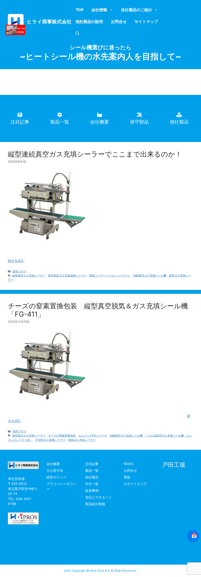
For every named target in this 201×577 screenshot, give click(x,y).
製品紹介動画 (95, 504)
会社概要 (53, 464)
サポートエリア (135, 484)
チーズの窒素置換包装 (62, 435)
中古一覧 (92, 484)
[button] (77, 33)
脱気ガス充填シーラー (82, 439)
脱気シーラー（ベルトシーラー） (110, 275)
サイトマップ (146, 21)
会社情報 (99, 9)
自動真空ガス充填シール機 (149, 275)
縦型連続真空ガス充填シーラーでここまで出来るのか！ (95, 154)
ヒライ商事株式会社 (49, 22)
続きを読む (16, 261)
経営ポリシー (57, 477)
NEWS (128, 464)
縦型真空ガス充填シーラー (28, 275)
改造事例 (92, 491)
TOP (80, 9)
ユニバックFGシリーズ (92, 435)
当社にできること (98, 497)
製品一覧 (92, 471)
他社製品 (92, 477)
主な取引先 (55, 471)
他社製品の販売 (89, 21)
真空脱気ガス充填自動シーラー (67, 275)
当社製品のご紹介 (136, 9)
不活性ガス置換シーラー (50, 439)
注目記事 (92, 464)
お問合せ (119, 21)
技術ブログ (19, 271)
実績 (127, 477)
